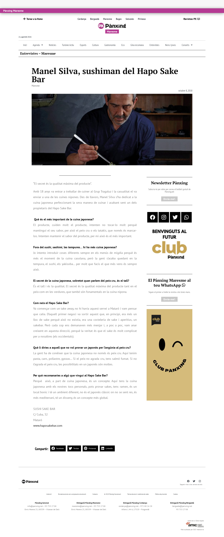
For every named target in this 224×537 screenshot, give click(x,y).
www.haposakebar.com (47, 425)
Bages (119, 18)
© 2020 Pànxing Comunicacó (112, 494)
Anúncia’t (49, 494)
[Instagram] (164, 217)
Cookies (175, 494)
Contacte (95, 494)
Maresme (107, 18)
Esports (83, 45)
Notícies (52, 45)
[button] (58, 448)
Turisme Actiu (68, 45)
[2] (169, 354)
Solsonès (130, 18)
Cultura (95, 45)
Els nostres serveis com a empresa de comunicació (72, 494)
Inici (25, 45)
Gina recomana (137, 45)
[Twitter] (175, 217)
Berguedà (94, 18)
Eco (123, 45)
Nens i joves (170, 45)
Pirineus (142, 18)
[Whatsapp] (186, 217)
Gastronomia (109, 45)
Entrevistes (154, 45)
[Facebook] (152, 217)
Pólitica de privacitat (161, 494)
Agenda (36, 45)
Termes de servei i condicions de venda (138, 494)
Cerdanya (82, 18)
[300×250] (169, 244)
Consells (185, 45)
